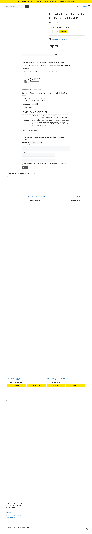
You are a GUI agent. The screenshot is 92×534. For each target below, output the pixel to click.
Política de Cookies (68, 527)
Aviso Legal (53, 527)
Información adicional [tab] (38, 55)
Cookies (60, 527)
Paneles (59, 6)
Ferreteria (12, 11)
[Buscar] (27, 6)
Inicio (8, 11)
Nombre (24, 152)
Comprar (63, 31)
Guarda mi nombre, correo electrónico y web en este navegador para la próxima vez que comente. (45, 164)
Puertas (50, 6)
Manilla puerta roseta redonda (34, 11)
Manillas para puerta (21, 11)
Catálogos (76, 6)
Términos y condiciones (80, 527)
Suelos (41, 6)
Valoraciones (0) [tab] (52, 55)
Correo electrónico (27, 158)
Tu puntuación (26, 142)
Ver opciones (16, 385)
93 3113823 (8, 509)
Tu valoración (26, 145)
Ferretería (66, 6)
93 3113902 (8, 512)
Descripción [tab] (26, 55)
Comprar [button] (55, 385)
